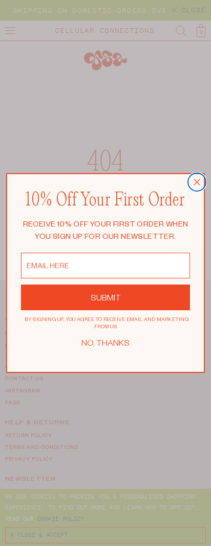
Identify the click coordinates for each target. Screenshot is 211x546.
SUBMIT (106, 297)
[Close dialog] (197, 182)
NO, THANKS (105, 342)
